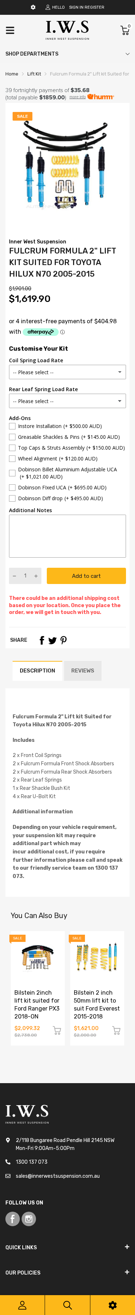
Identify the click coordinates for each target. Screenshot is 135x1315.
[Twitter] (52, 640)
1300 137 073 (32, 1162)
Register (94, 7)
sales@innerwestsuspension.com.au (58, 1176)
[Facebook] (41, 640)
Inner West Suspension (37, 242)
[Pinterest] (63, 640)
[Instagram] (29, 1219)
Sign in (76, 7)
